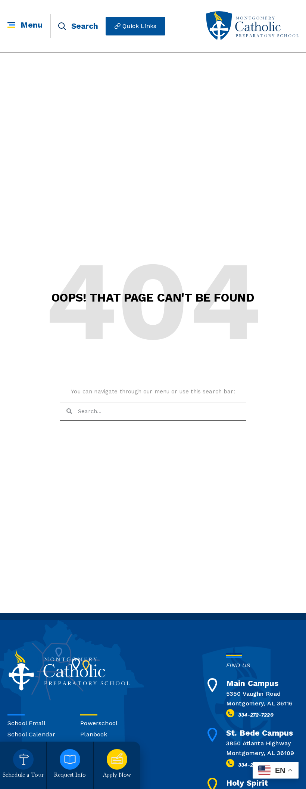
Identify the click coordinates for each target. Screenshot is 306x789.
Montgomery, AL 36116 (259, 703)
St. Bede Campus (259, 732)
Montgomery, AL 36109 (260, 753)
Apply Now (117, 775)
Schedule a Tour (23, 775)
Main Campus (252, 683)
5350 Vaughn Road (253, 693)
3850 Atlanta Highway (258, 743)
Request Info (70, 775)
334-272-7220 (256, 715)
